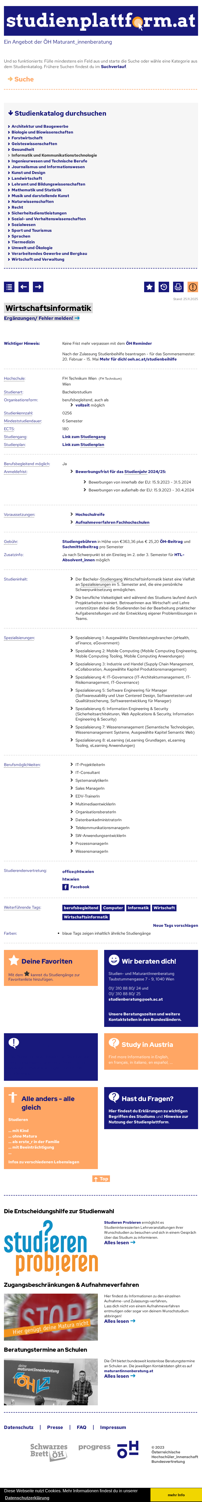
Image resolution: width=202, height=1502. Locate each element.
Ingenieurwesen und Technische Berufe (49, 161)
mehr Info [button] (176, 1495)
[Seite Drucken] (178, 287)
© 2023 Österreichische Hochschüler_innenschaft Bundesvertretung (175, 1454)
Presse (55, 1427)
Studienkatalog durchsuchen (60, 113)
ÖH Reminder (139, 343)
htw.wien (70, 879)
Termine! (35, 1044)
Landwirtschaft (27, 178)
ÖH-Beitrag (171, 541)
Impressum (113, 1427)
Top (104, 1179)
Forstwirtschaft (27, 138)
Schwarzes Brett (49, 1452)
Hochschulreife (90, 514)
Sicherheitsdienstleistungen (39, 213)
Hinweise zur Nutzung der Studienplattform (148, 1119)
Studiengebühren (79, 541)
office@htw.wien (78, 871)
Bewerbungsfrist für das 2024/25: (120, 471)
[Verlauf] (164, 287)
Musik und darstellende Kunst (40, 195)
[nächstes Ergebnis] (38, 287)
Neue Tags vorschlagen (175, 925)
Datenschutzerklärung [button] (27, 1498)
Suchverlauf (113, 66)
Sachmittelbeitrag (80, 546)
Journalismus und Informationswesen (48, 166)
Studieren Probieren (123, 1222)
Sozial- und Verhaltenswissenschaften (49, 219)
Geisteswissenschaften (34, 143)
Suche (24, 79)
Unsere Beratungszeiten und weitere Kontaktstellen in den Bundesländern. (145, 1016)
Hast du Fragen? (147, 1098)
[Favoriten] (149, 287)
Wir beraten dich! (149, 961)
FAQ (82, 1427)
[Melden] (193, 287)
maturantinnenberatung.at (128, 1371)
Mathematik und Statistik (37, 190)
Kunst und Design (28, 172)
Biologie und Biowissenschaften (42, 132)
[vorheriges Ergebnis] (23, 287)
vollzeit (82, 405)
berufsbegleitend (81, 908)
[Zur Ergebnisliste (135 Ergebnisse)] (9, 287)
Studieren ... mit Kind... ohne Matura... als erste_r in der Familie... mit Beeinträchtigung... (33, 1136)
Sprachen (21, 236)
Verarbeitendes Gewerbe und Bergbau (49, 253)
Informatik (138, 908)
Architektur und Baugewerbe (40, 126)
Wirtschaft (164, 908)
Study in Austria (147, 1044)
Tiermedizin (23, 242)
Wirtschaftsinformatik (86, 917)
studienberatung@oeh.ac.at (136, 999)
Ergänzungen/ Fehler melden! (38, 318)
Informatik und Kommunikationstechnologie (54, 155)
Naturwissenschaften (33, 201)
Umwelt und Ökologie (32, 247)
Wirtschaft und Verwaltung (38, 259)
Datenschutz (18, 1427)
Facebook (79, 886)
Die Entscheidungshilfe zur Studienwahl (59, 1211)
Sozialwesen (24, 224)
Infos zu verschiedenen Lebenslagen (43, 1162)
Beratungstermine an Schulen (45, 1350)
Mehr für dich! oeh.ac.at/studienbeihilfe (138, 359)
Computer (113, 908)
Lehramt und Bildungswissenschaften (48, 184)
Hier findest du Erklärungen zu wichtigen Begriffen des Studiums (148, 1113)
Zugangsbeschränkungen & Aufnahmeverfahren (71, 1285)
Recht (17, 207)
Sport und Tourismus (32, 230)
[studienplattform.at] (101, 21)
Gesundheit (23, 149)
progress (94, 1447)
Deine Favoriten (47, 961)
